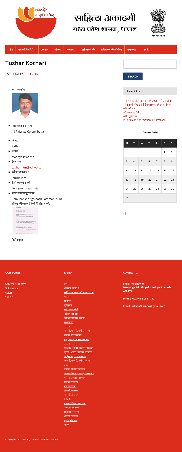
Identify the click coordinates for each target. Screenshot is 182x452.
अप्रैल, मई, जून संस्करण (75, 356)
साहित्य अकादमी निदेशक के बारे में (78, 292)
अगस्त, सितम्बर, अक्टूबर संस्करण (79, 373)
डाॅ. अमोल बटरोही (131, 112)
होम (11, 49)
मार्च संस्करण (70, 386)
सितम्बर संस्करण (71, 411)
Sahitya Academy (15, 283)
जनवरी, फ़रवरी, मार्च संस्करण (77, 330)
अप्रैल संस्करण (71, 382)
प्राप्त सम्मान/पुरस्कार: (23, 193)
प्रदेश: (15, 151)
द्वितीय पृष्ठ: (17, 240)
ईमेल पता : (17, 161)
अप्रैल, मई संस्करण (73, 335)
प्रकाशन (70, 49)
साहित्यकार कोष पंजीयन (111, 49)
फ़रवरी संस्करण (71, 390)
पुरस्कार (44, 49)
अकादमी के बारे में (25, 49)
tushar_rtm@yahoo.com (28, 167)
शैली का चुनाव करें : (22, 182)
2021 (67, 365)
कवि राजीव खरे (129, 108)
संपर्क (146, 49)
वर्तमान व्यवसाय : (20, 172)
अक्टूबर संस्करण (71, 407)
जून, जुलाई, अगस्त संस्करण (76, 339)
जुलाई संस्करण (70, 420)
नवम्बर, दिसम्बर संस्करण (74, 369)
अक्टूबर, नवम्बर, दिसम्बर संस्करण (78, 347)
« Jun (126, 213)
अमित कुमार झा (130, 116)
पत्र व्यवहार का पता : (22, 126)
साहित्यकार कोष (88, 49)
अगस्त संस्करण (71, 416)
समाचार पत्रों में (71, 309)
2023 (67, 326)
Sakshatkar (33, 74)
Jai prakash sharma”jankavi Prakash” (145, 120)
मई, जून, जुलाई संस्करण (74, 377)
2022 (67, 343)
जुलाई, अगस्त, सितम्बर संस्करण (78, 352)
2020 (67, 399)
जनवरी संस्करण (71, 394)
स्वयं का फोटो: (19, 89)
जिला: (15, 140)
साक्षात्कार (131, 49)
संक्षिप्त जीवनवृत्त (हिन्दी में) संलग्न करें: (31, 203)
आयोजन (57, 49)
